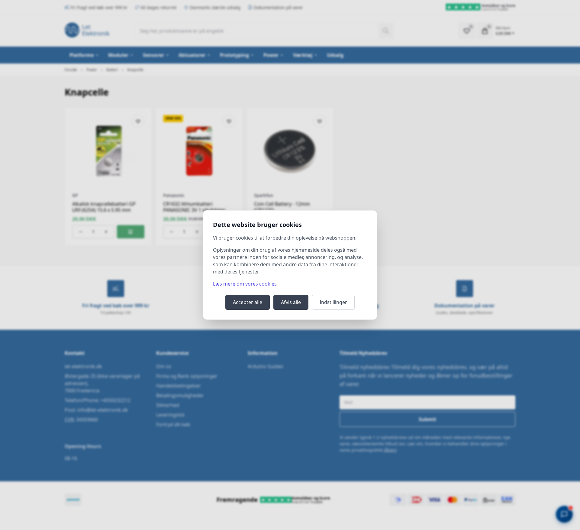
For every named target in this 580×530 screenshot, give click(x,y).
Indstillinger (333, 302)
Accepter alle (247, 302)
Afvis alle (291, 302)
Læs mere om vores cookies (245, 283)
